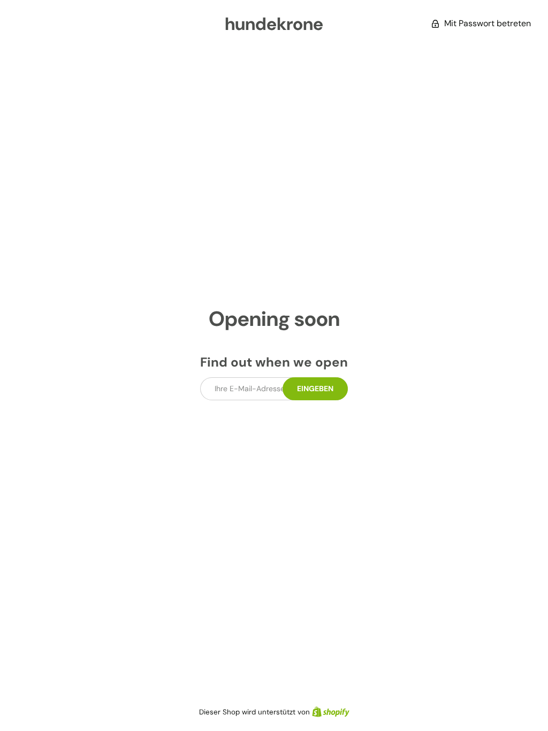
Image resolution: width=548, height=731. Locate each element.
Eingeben (315, 388)
